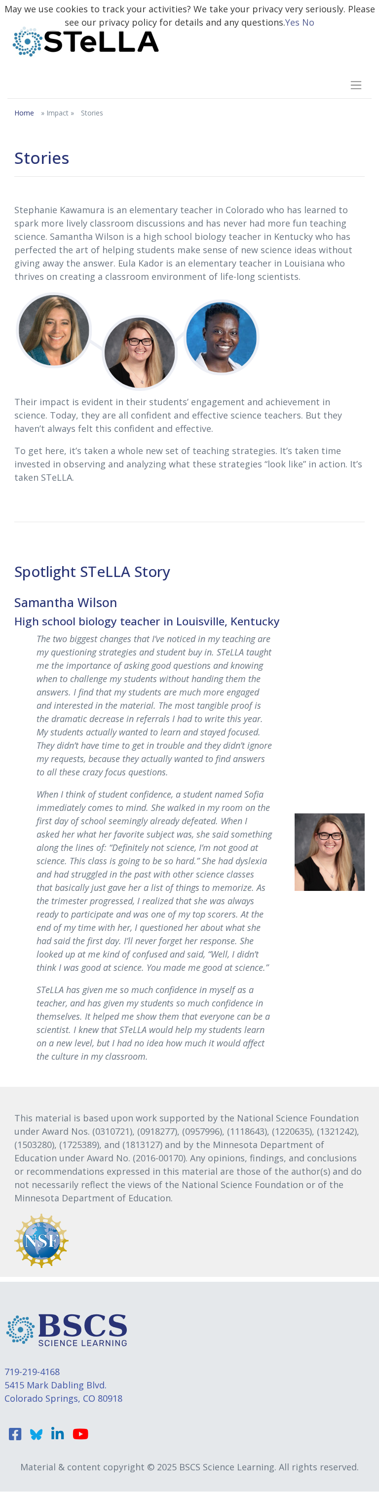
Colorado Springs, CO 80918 (63, 1398)
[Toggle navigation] (353, 85)
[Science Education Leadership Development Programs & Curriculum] (86, 41)
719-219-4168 (32, 1372)
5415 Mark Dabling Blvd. (55, 1385)
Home (24, 112)
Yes (292, 22)
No (308, 22)
